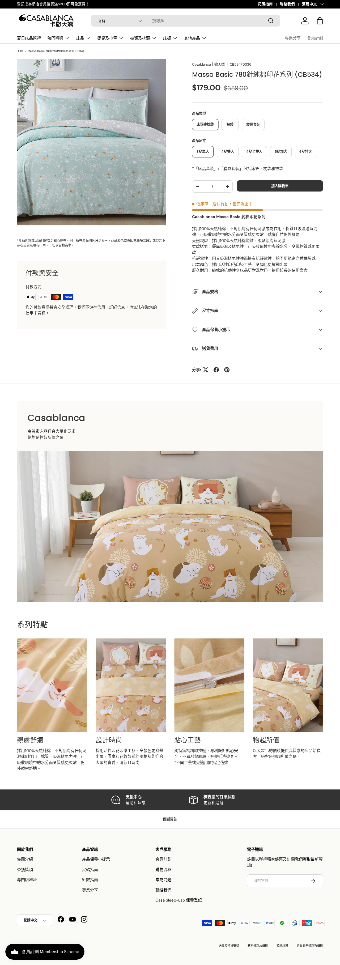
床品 (80, 38)
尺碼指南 (265, 4)
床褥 (167, 38)
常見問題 (163, 879)
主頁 (20, 51)
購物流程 (163, 869)
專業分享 (293, 38)
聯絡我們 (287, 4)
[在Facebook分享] (216, 369)
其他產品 (192, 38)
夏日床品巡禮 (29, 38)
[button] (320, 21)
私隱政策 (282, 945)
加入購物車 (279, 186)
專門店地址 (27, 879)
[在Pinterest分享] (227, 369)
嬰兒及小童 (107, 38)
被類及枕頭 (140, 38)
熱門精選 (55, 38)
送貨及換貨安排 (229, 945)
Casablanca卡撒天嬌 (208, 64)
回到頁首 (170, 819)
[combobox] (185, 21)
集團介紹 (25, 859)
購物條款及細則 (258, 945)
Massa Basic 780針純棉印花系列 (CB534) (56, 51)
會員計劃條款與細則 (310, 945)
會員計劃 (315, 38)
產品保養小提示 (96, 859)
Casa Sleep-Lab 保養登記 (178, 900)
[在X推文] (205, 369)
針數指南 (90, 879)
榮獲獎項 (25, 869)
